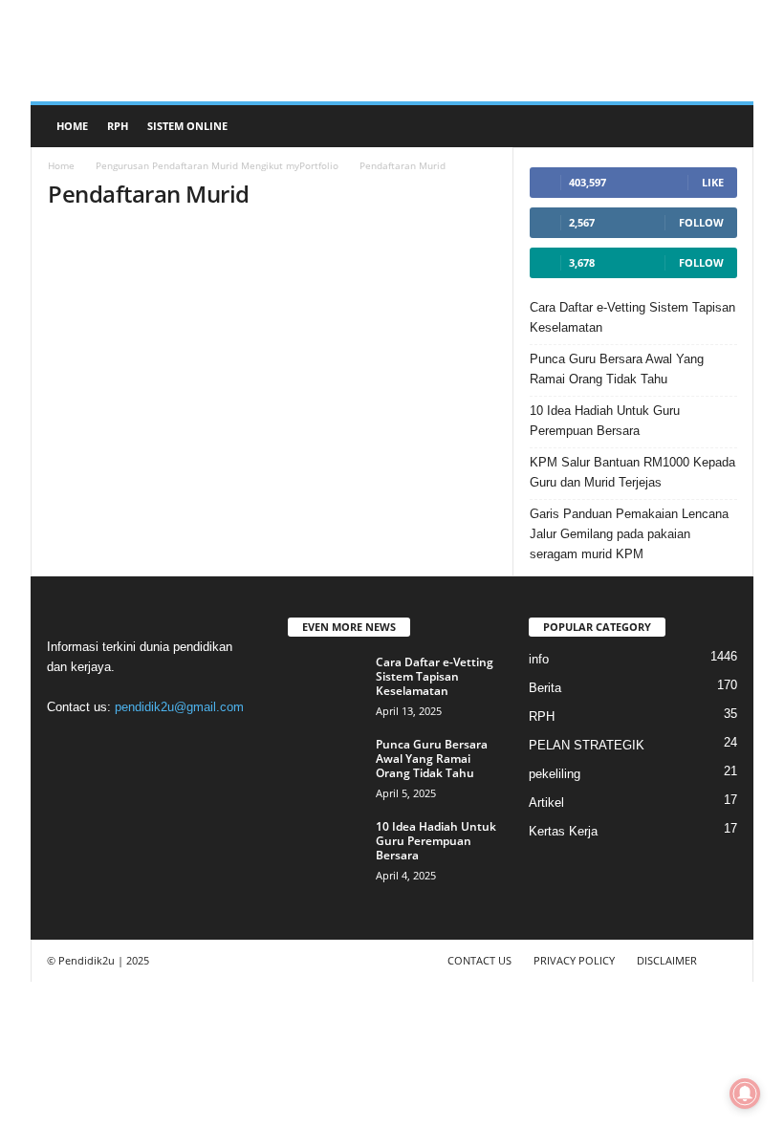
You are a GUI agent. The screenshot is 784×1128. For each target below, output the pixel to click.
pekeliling (554, 774)
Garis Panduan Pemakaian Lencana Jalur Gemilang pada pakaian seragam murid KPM (629, 534)
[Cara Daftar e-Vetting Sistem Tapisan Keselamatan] (326, 683)
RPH (117, 126)
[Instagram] (105, 744)
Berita (545, 688)
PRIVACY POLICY (574, 960)
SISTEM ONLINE (187, 126)
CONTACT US (479, 960)
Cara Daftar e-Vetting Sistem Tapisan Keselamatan (632, 317)
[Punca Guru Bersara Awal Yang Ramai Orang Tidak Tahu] (326, 765)
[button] (725, 126)
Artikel (546, 802)
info (539, 659)
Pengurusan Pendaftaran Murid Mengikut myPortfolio (217, 165)
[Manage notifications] (745, 1093)
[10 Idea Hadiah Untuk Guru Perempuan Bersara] (326, 848)
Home (72, 126)
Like (713, 182)
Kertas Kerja (563, 831)
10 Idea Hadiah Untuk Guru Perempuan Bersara (605, 420)
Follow (701, 222)
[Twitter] (184, 744)
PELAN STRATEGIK (586, 745)
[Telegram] (144, 744)
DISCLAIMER (667, 960)
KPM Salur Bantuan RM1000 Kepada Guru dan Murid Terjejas (632, 472)
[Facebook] (66, 744)
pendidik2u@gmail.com (179, 707)
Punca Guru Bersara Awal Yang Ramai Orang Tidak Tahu (617, 369)
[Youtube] (221, 744)
